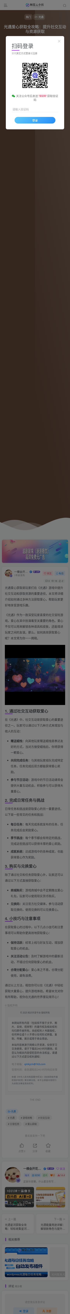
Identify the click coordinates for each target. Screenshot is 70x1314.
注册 (35, 53)
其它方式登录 (23, 53)
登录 (35, 120)
